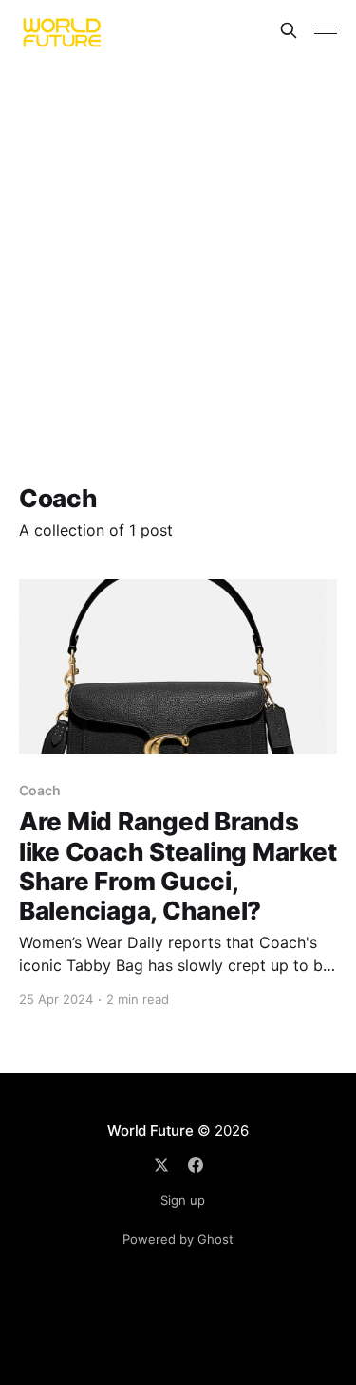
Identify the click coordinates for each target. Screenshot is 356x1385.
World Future (150, 1130)
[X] (161, 1165)
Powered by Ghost (178, 1239)
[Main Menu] (325, 30)
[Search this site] (288, 30)
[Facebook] (195, 1165)
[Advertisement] (178, 248)
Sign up (182, 1200)
